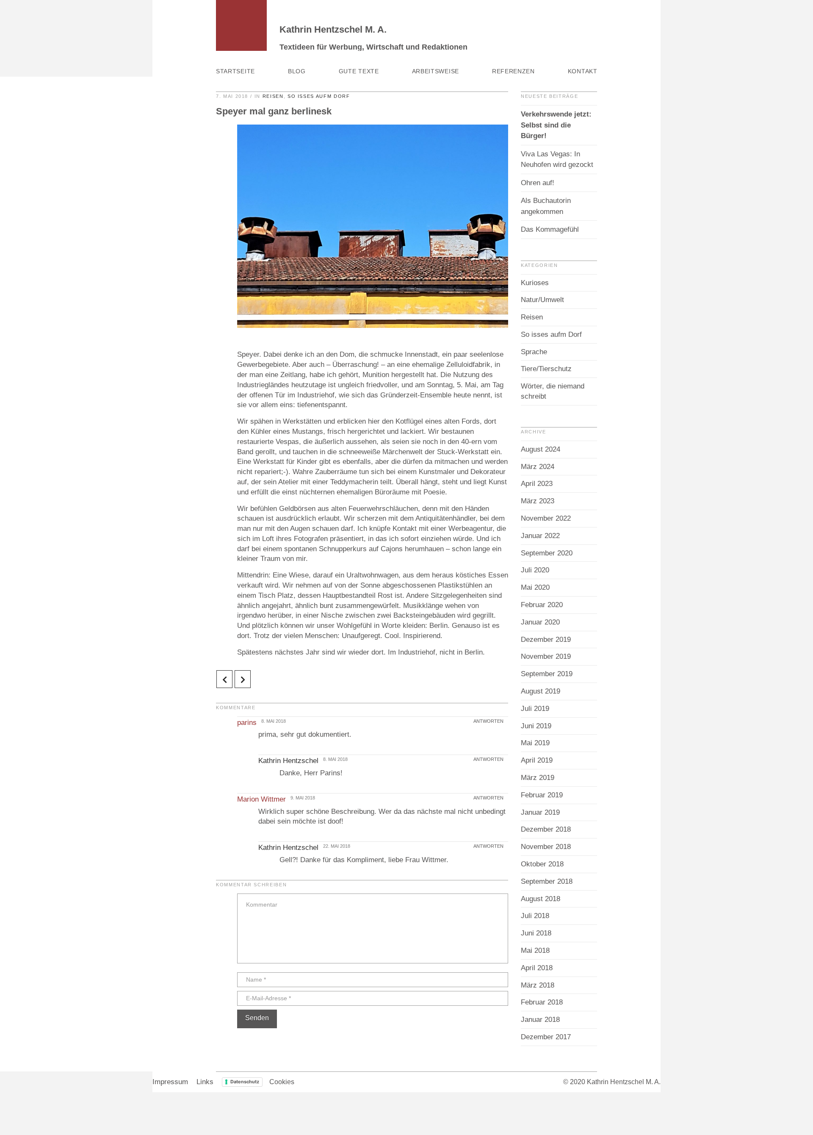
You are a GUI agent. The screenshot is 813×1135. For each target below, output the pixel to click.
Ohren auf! (537, 183)
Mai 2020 (535, 587)
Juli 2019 (535, 709)
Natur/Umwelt (542, 300)
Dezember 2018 (546, 829)
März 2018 (537, 985)
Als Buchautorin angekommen (546, 206)
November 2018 (546, 847)
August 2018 (540, 899)
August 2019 (540, 691)
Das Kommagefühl (550, 229)
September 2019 (546, 674)
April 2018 (537, 968)
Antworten (489, 721)
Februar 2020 (542, 605)
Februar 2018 (542, 1002)
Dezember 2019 (546, 639)
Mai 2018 (535, 950)
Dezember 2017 (546, 1037)
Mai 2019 (535, 743)
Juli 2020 (535, 570)
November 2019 (546, 656)
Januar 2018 (540, 1020)
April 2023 (537, 484)
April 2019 (537, 760)
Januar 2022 (540, 536)
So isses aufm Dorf (319, 96)
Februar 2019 (542, 795)
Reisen (273, 96)
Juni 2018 (536, 933)
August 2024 (540, 449)
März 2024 (537, 467)
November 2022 (546, 518)
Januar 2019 (540, 812)
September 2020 (546, 553)
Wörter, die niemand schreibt (552, 391)
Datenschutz (244, 1082)
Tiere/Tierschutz (546, 369)
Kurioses (535, 283)
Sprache (534, 352)
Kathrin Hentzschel (288, 761)
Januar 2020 (540, 622)
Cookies (281, 1081)
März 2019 (537, 778)
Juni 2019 (536, 726)
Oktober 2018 (542, 864)
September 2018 (546, 881)
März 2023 (537, 501)
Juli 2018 (535, 916)
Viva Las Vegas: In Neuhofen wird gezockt (557, 159)
